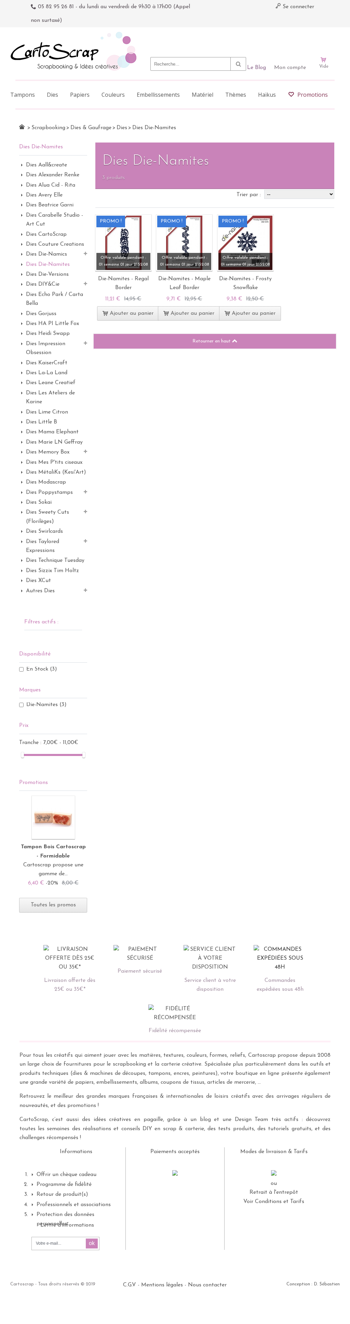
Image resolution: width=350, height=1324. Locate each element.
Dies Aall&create (46, 165)
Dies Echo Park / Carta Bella (54, 299)
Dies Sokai (39, 502)
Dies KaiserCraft (46, 363)
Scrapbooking (48, 128)
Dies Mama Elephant (52, 432)
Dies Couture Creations (55, 244)
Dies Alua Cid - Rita (50, 185)
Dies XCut (38, 580)
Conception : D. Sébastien (313, 1284)
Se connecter (297, 7)
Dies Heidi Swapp (48, 333)
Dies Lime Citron (47, 412)
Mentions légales (162, 1285)
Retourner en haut (212, 341)
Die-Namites (46, 704)
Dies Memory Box (47, 452)
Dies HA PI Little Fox (52, 323)
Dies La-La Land (46, 373)
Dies (122, 128)
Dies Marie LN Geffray (54, 442)
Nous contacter (207, 1285)
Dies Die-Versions (47, 274)
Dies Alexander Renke (52, 175)
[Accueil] (22, 127)
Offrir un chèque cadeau (66, 1174)
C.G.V (129, 1285)
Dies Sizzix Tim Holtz (52, 570)
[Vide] (324, 40)
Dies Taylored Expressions (42, 546)
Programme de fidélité (64, 1184)
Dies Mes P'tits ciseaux (54, 462)
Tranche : (31, 742)
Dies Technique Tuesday (55, 560)
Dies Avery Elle (44, 195)
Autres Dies (40, 591)
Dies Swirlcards (44, 531)
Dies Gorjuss (41, 313)
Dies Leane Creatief (51, 383)
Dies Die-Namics (46, 254)
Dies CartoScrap (46, 234)
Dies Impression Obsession (45, 348)
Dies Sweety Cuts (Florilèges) (47, 517)
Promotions (33, 782)
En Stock (41, 669)
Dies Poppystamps (49, 492)
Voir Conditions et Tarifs (273, 1201)
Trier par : (249, 195)
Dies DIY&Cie (42, 284)
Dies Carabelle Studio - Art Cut (54, 220)
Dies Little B (41, 422)
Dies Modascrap (46, 482)
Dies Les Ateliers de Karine (50, 397)
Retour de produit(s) (62, 1194)
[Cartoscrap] (75, 34)
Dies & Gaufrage (90, 128)
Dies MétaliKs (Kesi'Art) (56, 472)
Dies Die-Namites (48, 264)
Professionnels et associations (74, 1204)
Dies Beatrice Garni (49, 205)
